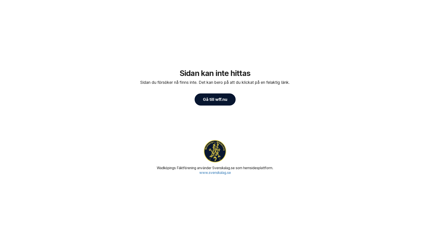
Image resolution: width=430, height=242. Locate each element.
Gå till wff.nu (215, 99)
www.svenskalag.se (215, 173)
